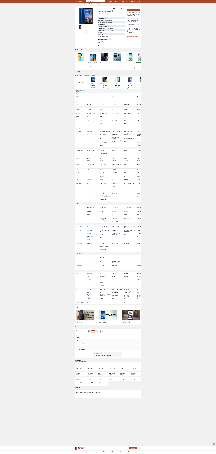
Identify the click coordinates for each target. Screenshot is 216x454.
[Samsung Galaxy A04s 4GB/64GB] (130, 79)
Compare (105, 87)
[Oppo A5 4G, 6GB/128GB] (117, 79)
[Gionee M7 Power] (93, 79)
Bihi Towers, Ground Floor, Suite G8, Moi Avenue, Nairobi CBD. (134, 29)
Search (104, 452)
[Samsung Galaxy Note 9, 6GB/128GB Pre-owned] (105, 79)
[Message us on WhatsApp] (138, 1)
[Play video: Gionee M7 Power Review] (85, 315)
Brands (87, 452)
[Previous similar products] (76, 61)
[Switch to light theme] (140, 1)
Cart (123, 1)
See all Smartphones (79, 71)
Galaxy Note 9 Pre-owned (105, 83)
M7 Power (93, 83)
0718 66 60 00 (131, 34)
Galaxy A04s (130, 83)
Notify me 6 (133, 9)
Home (79, 452)
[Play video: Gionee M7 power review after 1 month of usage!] (131, 315)
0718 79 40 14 (131, 32)
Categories (95, 452)
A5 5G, (117, 83)
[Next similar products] (139, 61)
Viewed (128, 452)
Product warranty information (133, 36)
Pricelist (112, 452)
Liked (120, 452)
